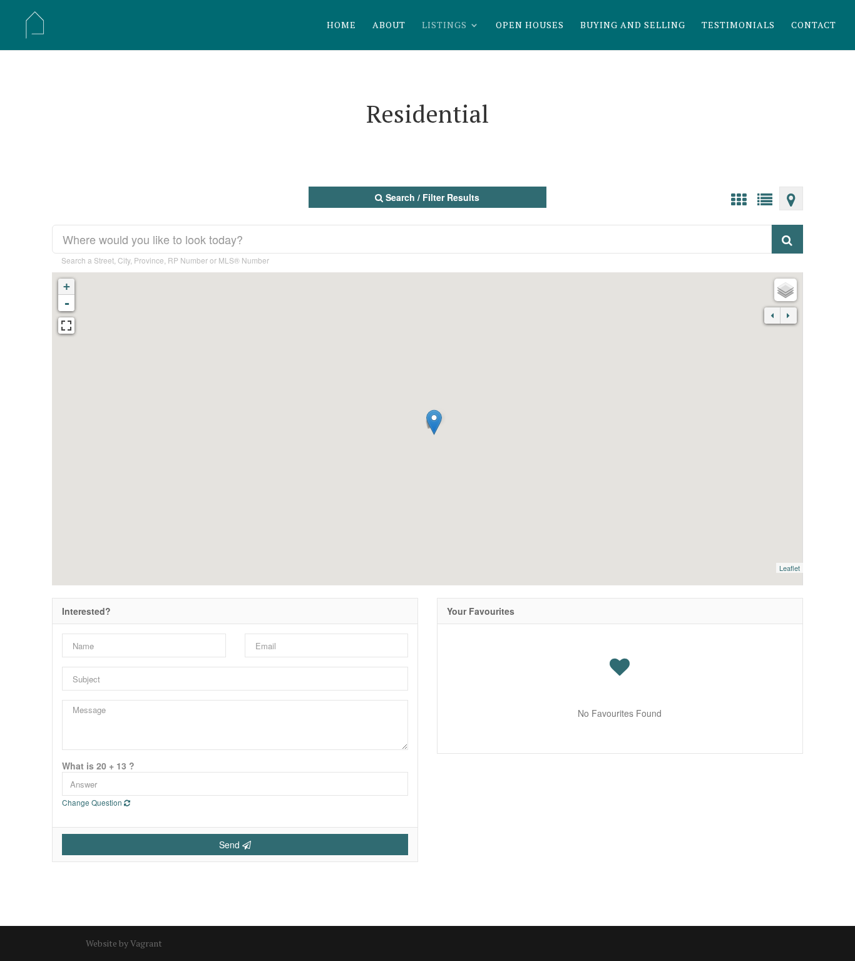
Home (341, 26)
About (389, 26)
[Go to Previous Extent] (772, 315)
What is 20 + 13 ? (98, 766)
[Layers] (785, 290)
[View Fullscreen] (66, 325)
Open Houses (530, 26)
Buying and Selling (632, 26)
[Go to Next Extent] (789, 315)
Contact (813, 26)
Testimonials (738, 26)
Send (230, 844)
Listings (444, 26)
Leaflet (789, 568)
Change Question (93, 802)
